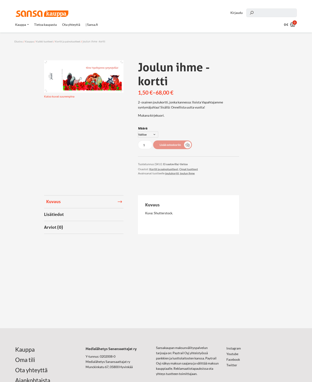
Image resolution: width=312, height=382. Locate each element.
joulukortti (172, 173)
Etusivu (18, 41)
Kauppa (20, 24)
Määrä (143, 128)
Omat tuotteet (188, 169)
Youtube (232, 353)
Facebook (233, 359)
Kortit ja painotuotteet (67, 41)
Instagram (233, 348)
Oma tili (25, 360)
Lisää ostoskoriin (170, 144)
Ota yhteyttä (31, 370)
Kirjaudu (236, 13)
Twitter (231, 365)
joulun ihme (187, 173)
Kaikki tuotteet (44, 41)
